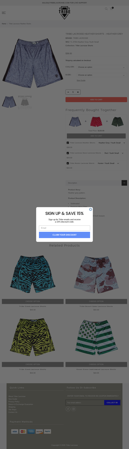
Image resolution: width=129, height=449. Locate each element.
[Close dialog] (90, 209)
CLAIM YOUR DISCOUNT (65, 235)
